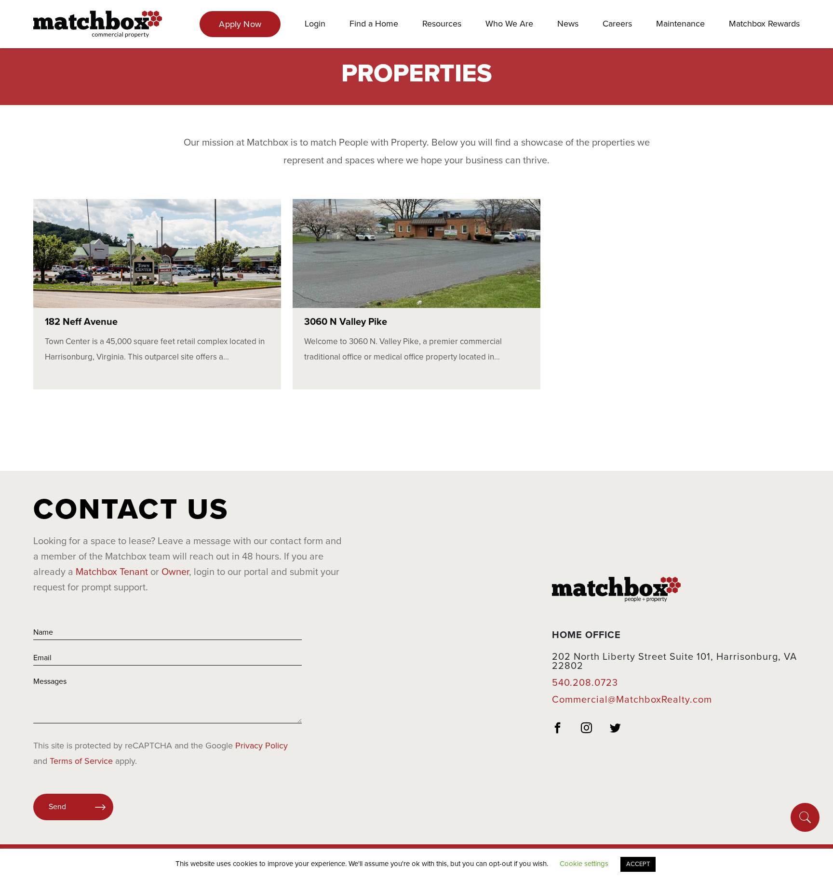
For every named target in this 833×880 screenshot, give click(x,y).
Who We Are (509, 23)
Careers (617, 23)
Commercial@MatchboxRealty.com (632, 700)
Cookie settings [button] (584, 863)
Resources (441, 23)
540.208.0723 (585, 683)
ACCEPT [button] (638, 864)
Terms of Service (81, 761)
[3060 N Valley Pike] (416, 253)
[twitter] (615, 729)
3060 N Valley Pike (345, 322)
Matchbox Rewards (764, 23)
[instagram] (586, 729)
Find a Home (373, 23)
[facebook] (558, 729)
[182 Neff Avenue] (157, 253)
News (567, 23)
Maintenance (680, 23)
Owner (175, 572)
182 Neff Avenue (81, 322)
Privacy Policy (261, 745)
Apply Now (240, 24)
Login (315, 23)
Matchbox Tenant (112, 572)
